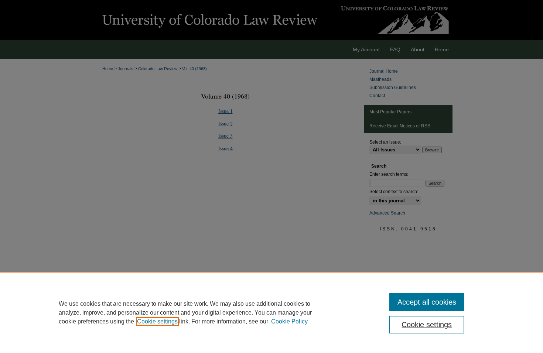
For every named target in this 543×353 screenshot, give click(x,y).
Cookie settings (157, 321)
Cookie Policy (289, 321)
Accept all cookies (426, 302)
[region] (271, 312)
